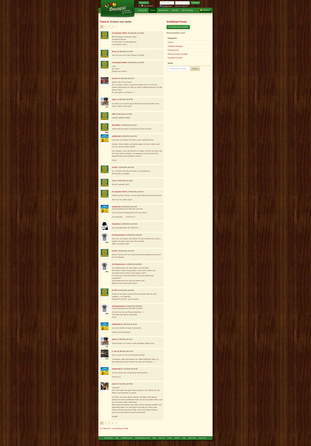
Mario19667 (116, 125)
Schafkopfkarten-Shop (142, 438)
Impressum (202, 438)
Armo (114, 181)
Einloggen (195, 3)
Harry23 (115, 78)
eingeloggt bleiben (166, 6)
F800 (113, 114)
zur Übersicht (105, 428)
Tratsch (104, 21)
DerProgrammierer (118, 235)
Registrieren (144, 3)
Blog (116, 438)
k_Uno (114, 351)
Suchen (195, 68)
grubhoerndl (116, 136)
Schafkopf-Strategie (175, 46)
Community (142, 10)
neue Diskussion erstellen (178, 27)
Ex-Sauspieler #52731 (119, 192)
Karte (154, 438)
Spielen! (206, 10)
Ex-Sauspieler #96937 (119, 33)
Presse (169, 438)
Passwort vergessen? (181, 6)
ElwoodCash (116, 224)
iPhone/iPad (109, 438)
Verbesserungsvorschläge (178, 54)
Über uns (162, 438)
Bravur (114, 51)
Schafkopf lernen (126, 438)
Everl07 (114, 167)
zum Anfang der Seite (120, 428)
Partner (177, 438)
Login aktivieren (148, 6)
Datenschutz (192, 438)
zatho (114, 384)
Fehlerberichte (173, 50)
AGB (183, 438)
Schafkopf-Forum (177, 21)
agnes (114, 99)
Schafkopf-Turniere (175, 58)
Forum (152, 10)
